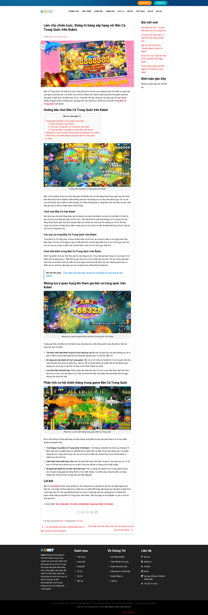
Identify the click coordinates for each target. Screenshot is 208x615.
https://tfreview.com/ (80, 603)
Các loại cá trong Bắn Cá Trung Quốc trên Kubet (68, 127)
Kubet (56, 486)
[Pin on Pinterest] (92, 512)
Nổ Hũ (130, 11)
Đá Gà (159, 11)
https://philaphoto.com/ (145, 603)
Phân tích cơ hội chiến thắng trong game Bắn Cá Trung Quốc (70, 136)
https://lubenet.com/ (100, 603)
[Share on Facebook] (79, 512)
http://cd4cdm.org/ (60, 603)
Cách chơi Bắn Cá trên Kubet (61, 124)
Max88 (131, 612)
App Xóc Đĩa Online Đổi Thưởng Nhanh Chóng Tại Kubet (152, 48)
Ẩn (80, 116)
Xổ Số (150, 11)
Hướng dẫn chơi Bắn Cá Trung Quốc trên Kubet (64, 121)
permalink (79, 521)
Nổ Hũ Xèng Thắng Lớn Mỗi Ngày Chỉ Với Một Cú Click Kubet (153, 69)
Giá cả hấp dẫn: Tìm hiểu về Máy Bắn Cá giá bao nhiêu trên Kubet (84, 504)
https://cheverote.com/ (122, 603)
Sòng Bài (98, 11)
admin (64, 37)
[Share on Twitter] (83, 512)
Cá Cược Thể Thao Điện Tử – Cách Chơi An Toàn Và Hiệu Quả (153, 38)
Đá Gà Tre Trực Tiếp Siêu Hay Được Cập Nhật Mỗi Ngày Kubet (153, 59)
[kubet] (53, 11)
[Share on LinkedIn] (96, 512)
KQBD (125, 612)
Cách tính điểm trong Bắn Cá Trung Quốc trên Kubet (70, 130)
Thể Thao (140, 11)
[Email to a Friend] (87, 512)
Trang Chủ (73, 11)
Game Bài (110, 11)
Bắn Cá (120, 11)
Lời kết (48, 139)
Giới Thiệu (86, 11)
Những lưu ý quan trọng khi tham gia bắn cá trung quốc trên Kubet (72, 133)
